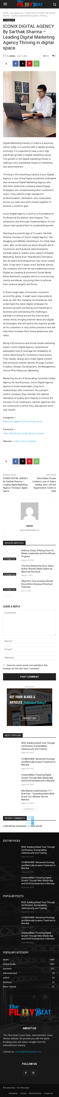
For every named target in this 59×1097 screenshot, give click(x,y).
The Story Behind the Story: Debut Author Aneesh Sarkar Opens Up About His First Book (37, 569)
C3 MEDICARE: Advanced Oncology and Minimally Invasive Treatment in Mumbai (38, 762)
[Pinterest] (29, 64)
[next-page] (10, 596)
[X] (23, 64)
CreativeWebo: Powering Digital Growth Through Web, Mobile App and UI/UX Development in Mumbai (38, 778)
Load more (28, 809)
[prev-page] (5, 596)
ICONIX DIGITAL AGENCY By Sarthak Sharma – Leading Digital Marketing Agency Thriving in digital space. (15, 484)
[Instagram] (33, 1073)
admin (12, 56)
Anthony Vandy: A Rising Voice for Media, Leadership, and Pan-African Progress (38, 553)
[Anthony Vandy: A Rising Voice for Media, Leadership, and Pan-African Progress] (11, 554)
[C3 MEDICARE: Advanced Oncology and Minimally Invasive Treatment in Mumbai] (11, 763)
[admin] (5, 55)
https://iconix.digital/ (25, 441)
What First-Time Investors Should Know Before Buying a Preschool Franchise (37, 584)
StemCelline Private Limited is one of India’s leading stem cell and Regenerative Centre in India (44, 484)
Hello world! (36, 826)
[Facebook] (16, 64)
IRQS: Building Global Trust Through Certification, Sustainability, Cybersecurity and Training (38, 746)
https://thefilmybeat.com (29, 530)
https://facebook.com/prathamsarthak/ (23, 433)
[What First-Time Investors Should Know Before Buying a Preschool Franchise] (11, 585)
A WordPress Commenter (14, 826)
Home (5, 13)
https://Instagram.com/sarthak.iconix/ (23, 421)
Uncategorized (16, 13)
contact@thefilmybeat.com (28, 1051)
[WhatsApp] (36, 64)
